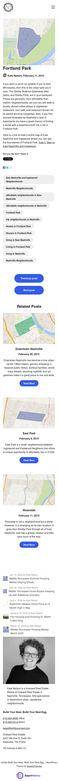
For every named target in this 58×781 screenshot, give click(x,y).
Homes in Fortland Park (18, 226)
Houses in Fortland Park (19, 233)
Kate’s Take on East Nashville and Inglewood (29, 144)
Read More (29, 383)
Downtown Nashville (29, 349)
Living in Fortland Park (18, 246)
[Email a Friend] (10, 167)
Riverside (29, 510)
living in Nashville (15, 253)
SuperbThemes (34, 766)
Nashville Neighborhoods (19, 188)
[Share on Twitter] (7, 167)
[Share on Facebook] (4, 167)
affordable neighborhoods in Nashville (26, 205)
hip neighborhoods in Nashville (22, 219)
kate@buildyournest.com (16, 728)
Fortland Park (13, 212)
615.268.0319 (10, 722)
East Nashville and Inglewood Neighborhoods (21, 179)
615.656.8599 (10, 718)
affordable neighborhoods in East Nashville (24, 196)
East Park (29, 433)
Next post (29, 290)
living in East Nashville (18, 239)
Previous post (29, 278)
